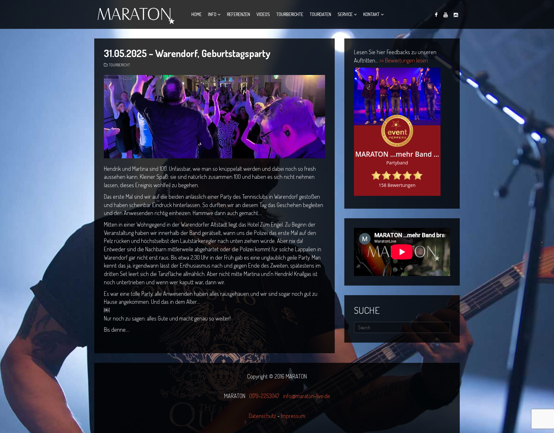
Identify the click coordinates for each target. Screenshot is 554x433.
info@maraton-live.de (306, 395)
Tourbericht (119, 64)
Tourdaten (320, 14)
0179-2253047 (264, 395)
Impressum (293, 415)
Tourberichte (289, 14)
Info (212, 14)
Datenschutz (263, 415)
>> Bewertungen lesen (403, 60)
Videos (263, 14)
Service (345, 14)
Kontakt (371, 14)
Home (196, 14)
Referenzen (238, 14)
